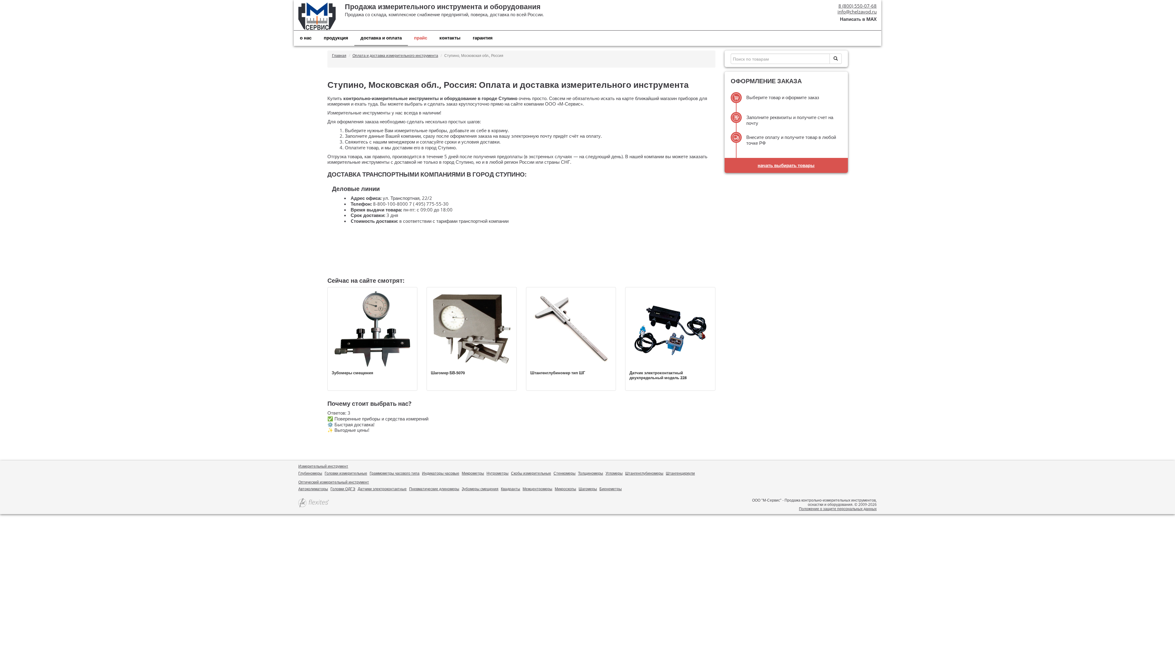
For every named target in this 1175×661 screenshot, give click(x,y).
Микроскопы (565, 488)
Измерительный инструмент (323, 466)
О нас (305, 38)
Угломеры (614, 473)
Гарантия (483, 38)
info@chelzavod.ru (857, 12)
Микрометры (473, 473)
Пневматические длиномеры (434, 488)
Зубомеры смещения (480, 488)
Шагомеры (588, 488)
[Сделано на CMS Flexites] (313, 503)
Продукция (336, 38)
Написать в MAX (858, 19)
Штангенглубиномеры (644, 473)
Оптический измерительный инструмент (333, 482)
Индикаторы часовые (440, 473)
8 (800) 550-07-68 (857, 6)
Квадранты (510, 488)
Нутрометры (498, 473)
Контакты (450, 38)
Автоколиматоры (313, 488)
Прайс (420, 38)
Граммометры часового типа (395, 473)
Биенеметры (610, 488)
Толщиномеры (590, 473)
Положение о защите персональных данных (838, 508)
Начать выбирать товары (786, 165)
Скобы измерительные (531, 473)
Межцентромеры (537, 488)
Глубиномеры (310, 473)
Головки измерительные (346, 473)
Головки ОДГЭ (342, 488)
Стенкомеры (565, 473)
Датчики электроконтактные (382, 488)
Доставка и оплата (381, 38)
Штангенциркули (680, 473)
